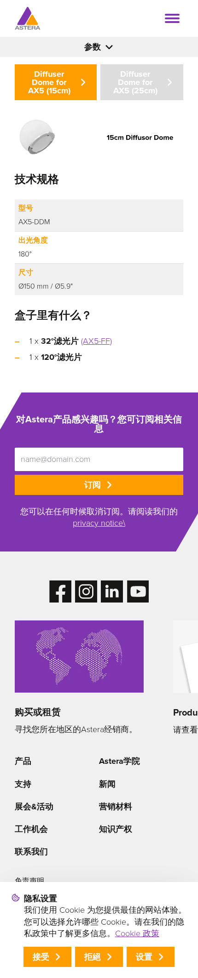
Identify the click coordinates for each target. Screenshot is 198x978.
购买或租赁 (38, 712)
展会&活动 (34, 807)
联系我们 (31, 852)
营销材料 (115, 807)
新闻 (107, 784)
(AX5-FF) (96, 341)
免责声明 (29, 881)
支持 (23, 784)
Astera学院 (119, 761)
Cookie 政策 (137, 933)
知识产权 (115, 829)
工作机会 (31, 829)
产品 (23, 761)
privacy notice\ (99, 523)
